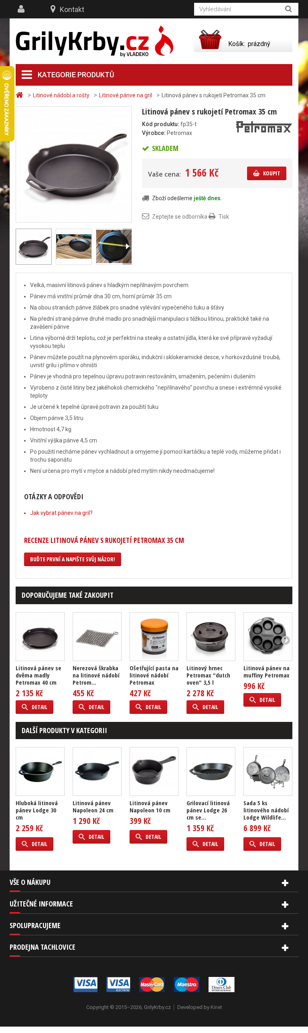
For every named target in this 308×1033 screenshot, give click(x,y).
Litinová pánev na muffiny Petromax (266, 671)
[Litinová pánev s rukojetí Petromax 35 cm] (74, 164)
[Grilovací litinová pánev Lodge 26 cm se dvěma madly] (210, 771)
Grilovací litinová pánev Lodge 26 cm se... (208, 810)
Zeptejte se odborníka (179, 216)
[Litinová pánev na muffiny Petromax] (267, 636)
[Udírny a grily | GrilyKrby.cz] (94, 41)
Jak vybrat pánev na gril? (61, 513)
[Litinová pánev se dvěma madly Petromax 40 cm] (40, 636)
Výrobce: (154, 133)
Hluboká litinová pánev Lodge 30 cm (37, 810)
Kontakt (72, 9)
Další (127, 247)
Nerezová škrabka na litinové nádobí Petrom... (96, 675)
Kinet (216, 1007)
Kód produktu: (160, 124)
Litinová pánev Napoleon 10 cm (150, 806)
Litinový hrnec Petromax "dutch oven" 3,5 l (208, 675)
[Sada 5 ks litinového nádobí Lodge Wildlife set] (267, 771)
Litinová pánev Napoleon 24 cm (93, 806)
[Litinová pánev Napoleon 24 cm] (97, 771)
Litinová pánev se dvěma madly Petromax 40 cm (38, 675)
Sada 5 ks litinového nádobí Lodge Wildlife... (266, 810)
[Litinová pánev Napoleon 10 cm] (154, 771)
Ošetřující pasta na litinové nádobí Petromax (154, 675)
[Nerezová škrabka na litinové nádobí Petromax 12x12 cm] (97, 636)
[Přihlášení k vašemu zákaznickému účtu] (22, 9)
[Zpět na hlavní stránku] (20, 95)
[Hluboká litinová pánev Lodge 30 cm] (40, 771)
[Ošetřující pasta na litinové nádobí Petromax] (154, 636)
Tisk (224, 216)
